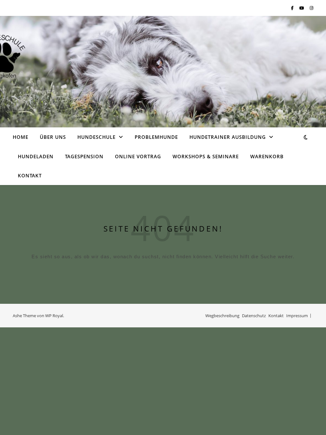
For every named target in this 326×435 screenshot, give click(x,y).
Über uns (53, 137)
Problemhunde (156, 137)
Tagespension (84, 156)
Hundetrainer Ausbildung (227, 137)
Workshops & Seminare (206, 156)
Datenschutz (254, 315)
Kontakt (30, 175)
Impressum (297, 315)
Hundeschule (96, 137)
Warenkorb (267, 156)
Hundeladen (35, 156)
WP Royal (54, 315)
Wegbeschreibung (222, 315)
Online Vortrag (138, 156)
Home (20, 137)
